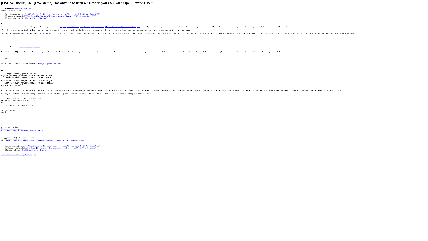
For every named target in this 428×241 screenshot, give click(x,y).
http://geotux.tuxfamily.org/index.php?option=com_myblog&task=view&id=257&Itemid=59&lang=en (100, 27)
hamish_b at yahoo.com (46, 63)
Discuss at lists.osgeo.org (12, 129)
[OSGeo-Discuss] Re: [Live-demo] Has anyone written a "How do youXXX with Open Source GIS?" (60, 16)
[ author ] (43, 18)
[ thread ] (29, 18)
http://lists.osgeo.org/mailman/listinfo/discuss (22, 130)
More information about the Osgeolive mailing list (18, 155)
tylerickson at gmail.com (29, 47)
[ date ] (23, 18)
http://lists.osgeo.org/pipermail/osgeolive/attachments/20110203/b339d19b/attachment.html (45, 140)
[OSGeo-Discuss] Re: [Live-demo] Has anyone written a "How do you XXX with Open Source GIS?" (63, 14)
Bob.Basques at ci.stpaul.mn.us (22, 8)
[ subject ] (36, 18)
